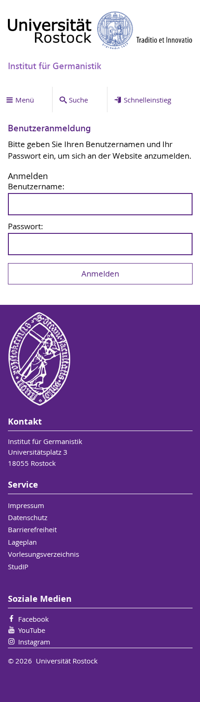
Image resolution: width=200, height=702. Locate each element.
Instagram (34, 641)
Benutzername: (36, 187)
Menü (24, 99)
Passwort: (25, 227)
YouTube (31, 630)
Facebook (33, 619)
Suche (78, 99)
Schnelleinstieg (147, 99)
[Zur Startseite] (100, 30)
